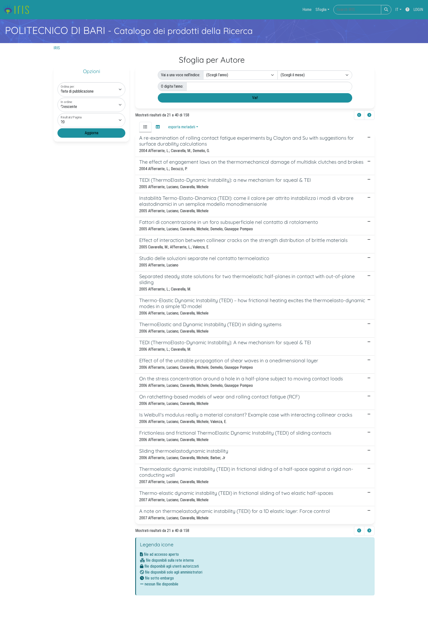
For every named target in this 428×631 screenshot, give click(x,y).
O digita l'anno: (172, 86)
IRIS (57, 48)
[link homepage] (18, 9)
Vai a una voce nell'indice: (180, 75)
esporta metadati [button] (181, 127)
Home (307, 9)
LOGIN (418, 9)
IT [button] (397, 9)
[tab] (145, 127)
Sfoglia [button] (321, 9)
